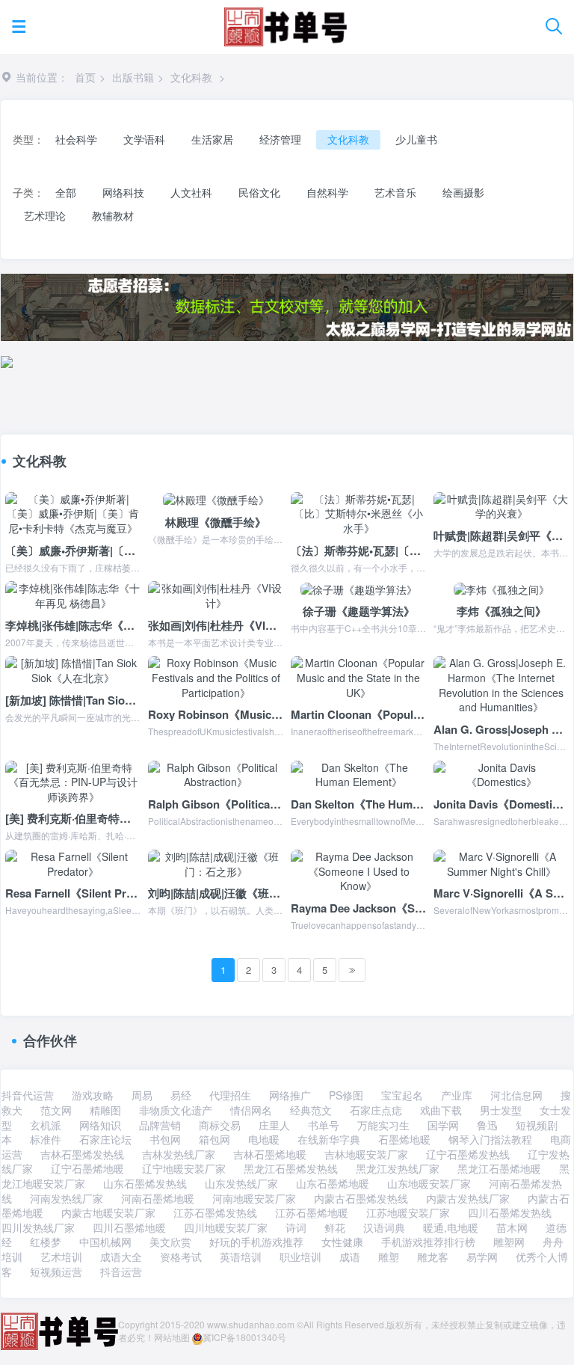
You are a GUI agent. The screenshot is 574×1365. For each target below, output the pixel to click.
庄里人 (274, 1124)
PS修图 (346, 1095)
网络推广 (290, 1095)
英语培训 (241, 1256)
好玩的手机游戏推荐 (256, 1241)
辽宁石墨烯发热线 (468, 1154)
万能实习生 (383, 1124)
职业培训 (300, 1256)
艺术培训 (61, 1256)
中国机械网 (105, 1241)
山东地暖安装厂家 (429, 1183)
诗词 (296, 1227)
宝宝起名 (402, 1095)
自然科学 (327, 192)
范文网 (56, 1109)
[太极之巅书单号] (285, 23)
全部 (65, 192)
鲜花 (334, 1227)
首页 (85, 77)
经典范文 (311, 1109)
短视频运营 (56, 1271)
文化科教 (191, 77)
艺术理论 (45, 215)
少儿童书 (416, 139)
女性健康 (342, 1241)
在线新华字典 (328, 1139)
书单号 (323, 1124)
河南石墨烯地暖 (157, 1198)
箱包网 (214, 1139)
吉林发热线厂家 (178, 1154)
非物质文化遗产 (175, 1109)
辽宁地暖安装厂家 (184, 1168)
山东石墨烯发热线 (145, 1183)
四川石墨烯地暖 (129, 1227)
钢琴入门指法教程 (490, 1139)
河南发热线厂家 (66, 1198)
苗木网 (512, 1227)
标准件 (45, 1139)
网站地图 (172, 1337)
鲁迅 (487, 1124)
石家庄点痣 (376, 1109)
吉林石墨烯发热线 (82, 1154)
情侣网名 (251, 1109)
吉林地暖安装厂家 (366, 1154)
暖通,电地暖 (450, 1227)
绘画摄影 (463, 192)
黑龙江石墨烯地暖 (499, 1168)
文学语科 (144, 139)
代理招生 (230, 1095)
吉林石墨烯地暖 (269, 1154)
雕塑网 (509, 1241)
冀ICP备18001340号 (244, 1337)
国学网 (443, 1124)
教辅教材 (113, 215)
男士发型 (501, 1109)
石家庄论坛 (105, 1139)
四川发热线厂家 (38, 1227)
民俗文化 (259, 192)
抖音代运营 (27, 1095)
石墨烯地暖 (404, 1139)
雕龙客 (432, 1256)
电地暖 (264, 1139)
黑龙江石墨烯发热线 (291, 1168)
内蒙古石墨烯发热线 (361, 1198)
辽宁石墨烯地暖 (87, 1168)
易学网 (482, 1256)
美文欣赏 (170, 1241)
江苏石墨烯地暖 (311, 1212)
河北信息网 (516, 1095)
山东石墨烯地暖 (332, 1183)
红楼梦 (45, 1241)
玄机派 (45, 1124)
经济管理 (280, 139)
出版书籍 (133, 77)
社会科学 (76, 139)
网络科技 (123, 192)
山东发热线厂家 (241, 1183)
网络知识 (100, 1124)
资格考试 (181, 1256)
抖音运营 (121, 1271)
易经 (180, 1095)
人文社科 (191, 192)
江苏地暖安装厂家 (408, 1212)
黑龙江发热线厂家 (397, 1168)
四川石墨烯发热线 (510, 1212)
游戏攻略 (93, 1095)
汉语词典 (384, 1227)
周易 (142, 1095)
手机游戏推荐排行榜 (428, 1241)
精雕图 (105, 1109)
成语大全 (121, 1256)
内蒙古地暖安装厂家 (108, 1212)
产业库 (456, 1095)
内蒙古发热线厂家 (468, 1198)
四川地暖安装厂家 (226, 1227)
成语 (349, 1256)
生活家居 (212, 139)
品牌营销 (160, 1124)
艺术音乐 (395, 192)
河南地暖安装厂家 (254, 1198)
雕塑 (388, 1256)
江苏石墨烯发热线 (215, 1212)
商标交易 (220, 1124)
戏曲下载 (441, 1109)
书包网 (165, 1139)
